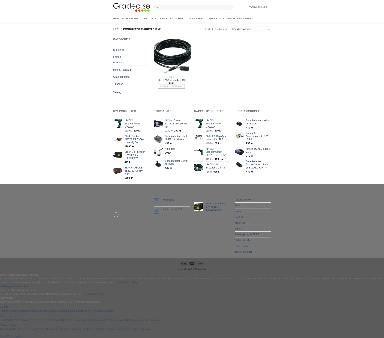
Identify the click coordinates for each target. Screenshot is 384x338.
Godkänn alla (21, 286)
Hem (116, 29)
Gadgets (150, 18)
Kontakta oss (242, 217)
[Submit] (230, 7)
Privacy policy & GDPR (247, 234)
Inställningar (7, 286)
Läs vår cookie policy (126, 282)
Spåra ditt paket (243, 240)
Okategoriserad (121, 77)
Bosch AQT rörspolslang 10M (172, 80)
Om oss (239, 228)
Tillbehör (196, 18)
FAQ (237, 205)
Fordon (117, 57)
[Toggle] (143, 49)
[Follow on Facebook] (116, 214)
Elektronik (130, 18)
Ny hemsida (168, 200)
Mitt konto (240, 223)
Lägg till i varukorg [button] (171, 86)
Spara (3, 336)
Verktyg (214, 18)
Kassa (238, 211)
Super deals (241, 246)
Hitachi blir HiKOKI (172, 209)
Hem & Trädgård (171, 18)
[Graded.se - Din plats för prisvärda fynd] (131, 7)
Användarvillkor (243, 199)
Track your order (243, 252)
